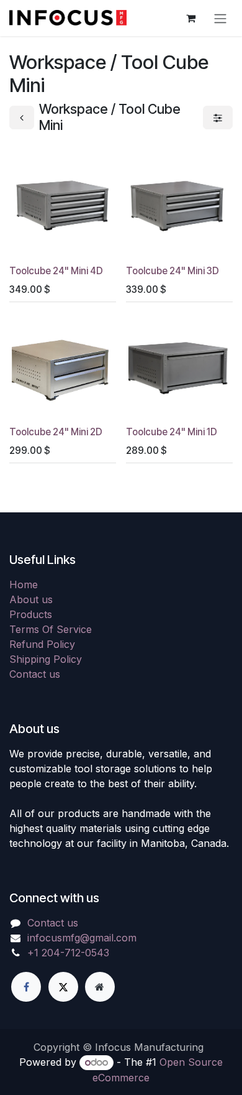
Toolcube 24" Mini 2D (55, 432)
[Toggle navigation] (220, 18)
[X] (63, 987)
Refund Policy (42, 644)
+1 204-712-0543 (68, 952)
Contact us (34, 674)
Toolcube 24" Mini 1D (171, 432)
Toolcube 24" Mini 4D (56, 271)
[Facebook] (26, 987)
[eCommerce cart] (190, 18)
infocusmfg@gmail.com (82, 937)
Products (30, 614)
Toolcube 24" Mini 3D (172, 271)
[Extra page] (100, 987)
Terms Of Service (50, 629)
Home (23, 584)
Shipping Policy (45, 659)
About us (31, 599)
